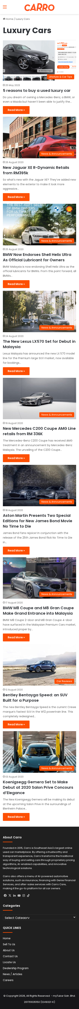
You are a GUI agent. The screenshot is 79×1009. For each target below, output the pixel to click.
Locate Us (9, 962)
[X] (9, 895)
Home (9, 19)
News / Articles (12, 974)
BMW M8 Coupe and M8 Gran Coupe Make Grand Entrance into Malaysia (38, 610)
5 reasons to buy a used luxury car (37, 90)
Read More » (16, 110)
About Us (9, 950)
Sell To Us (9, 944)
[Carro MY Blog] (39, 7)
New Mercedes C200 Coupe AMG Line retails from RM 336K (39, 431)
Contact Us (10, 956)
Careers (8, 980)
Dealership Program (16, 968)
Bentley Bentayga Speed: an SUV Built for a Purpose (35, 697)
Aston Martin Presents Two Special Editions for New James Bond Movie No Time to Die (37, 521)
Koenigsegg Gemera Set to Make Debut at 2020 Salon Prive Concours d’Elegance (38, 787)
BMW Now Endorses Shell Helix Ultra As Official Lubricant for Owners (37, 257)
